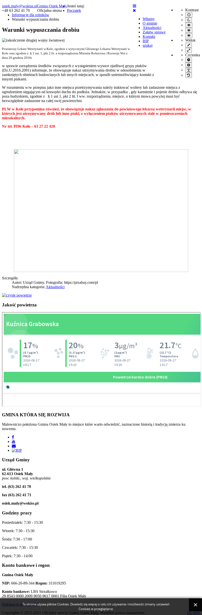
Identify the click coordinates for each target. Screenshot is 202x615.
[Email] (14, 446)
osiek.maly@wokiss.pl (19, 6)
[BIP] (17, 450)
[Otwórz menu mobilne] (134, 6)
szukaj (147, 45)
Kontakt (149, 36)
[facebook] (13, 437)
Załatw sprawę (154, 32)
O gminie (150, 23)
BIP (146, 41)
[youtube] (13, 441)
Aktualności (152, 28)
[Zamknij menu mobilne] (134, 10)
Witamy (149, 19)
